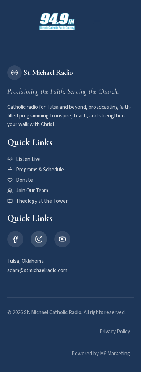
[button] (96, 21)
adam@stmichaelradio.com (37, 270)
